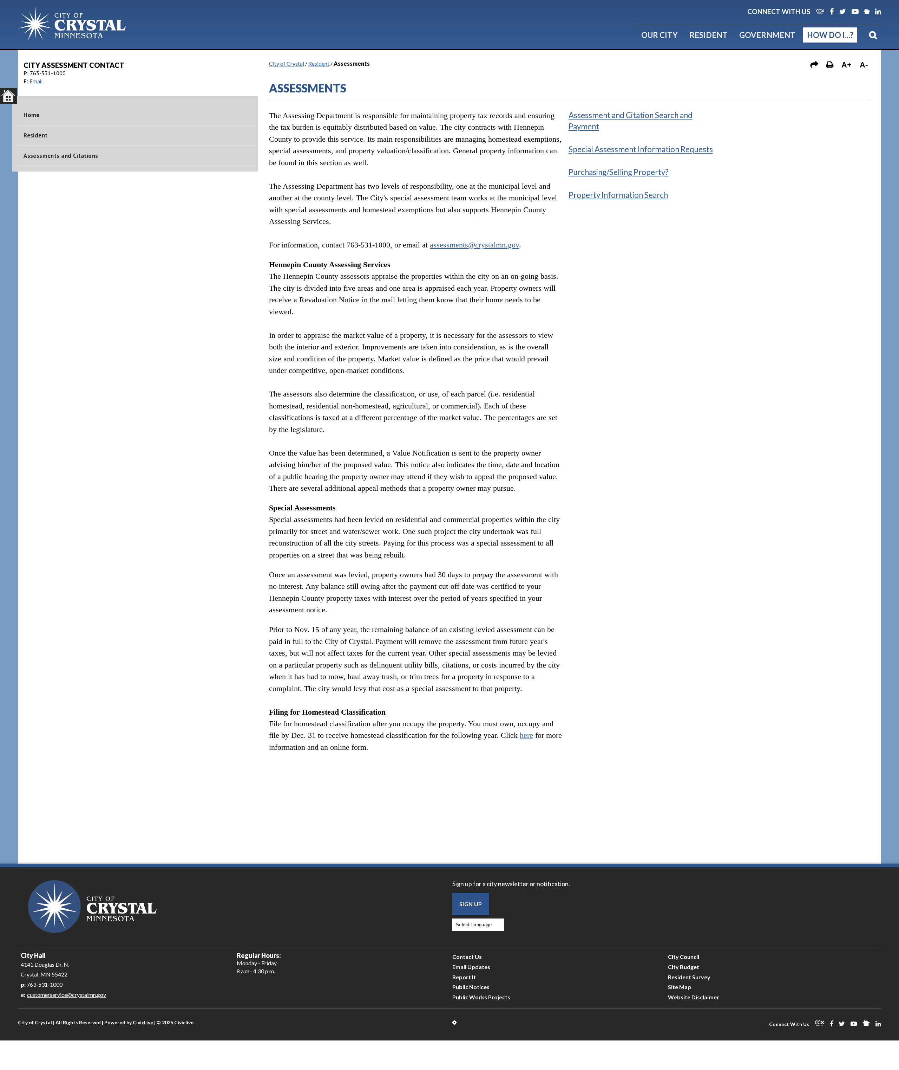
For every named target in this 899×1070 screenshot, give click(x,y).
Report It (464, 977)
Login (455, 1022)
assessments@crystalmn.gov (474, 244)
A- (864, 64)
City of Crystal (286, 63)
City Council (683, 956)
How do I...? (830, 35)
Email (36, 81)
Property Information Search (618, 195)
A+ (846, 64)
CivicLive (143, 1022)
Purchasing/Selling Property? (619, 172)
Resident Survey (689, 977)
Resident (708, 35)
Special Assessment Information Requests (641, 149)
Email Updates (471, 966)
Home (32, 115)
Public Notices (471, 987)
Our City (659, 35)
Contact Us (467, 956)
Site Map (679, 987)
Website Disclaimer (693, 997)
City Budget (683, 966)
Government (767, 35)
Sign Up (470, 904)
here (526, 735)
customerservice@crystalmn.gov (66, 994)
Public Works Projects (481, 997)
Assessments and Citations (61, 156)
